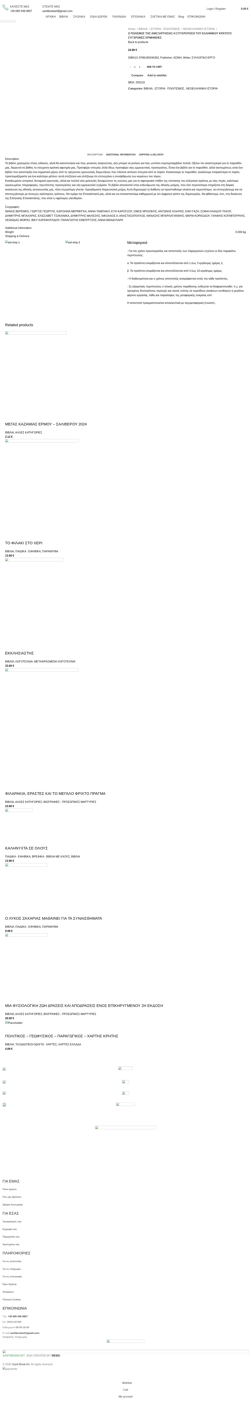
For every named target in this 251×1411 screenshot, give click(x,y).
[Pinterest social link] (145, 2)
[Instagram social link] (137, 2)
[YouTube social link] (141, 2)
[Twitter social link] (133, 2)
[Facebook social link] (129, 2)
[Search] (229, 8)
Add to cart (154, 67)
